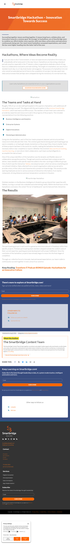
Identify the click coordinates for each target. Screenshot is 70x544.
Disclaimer (59, 511)
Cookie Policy (43, 511)
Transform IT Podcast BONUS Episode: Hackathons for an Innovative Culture (34, 268)
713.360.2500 (6, 464)
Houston (5, 454)
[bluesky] (14, 439)
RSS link (13, 410)
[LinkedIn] (26, 362)
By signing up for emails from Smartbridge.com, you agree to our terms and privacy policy (18, 299)
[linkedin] (3, 439)
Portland (5, 459)
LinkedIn (13, 407)
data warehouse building (57, 149)
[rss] (16, 439)
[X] (19, 362)
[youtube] (5, 439)
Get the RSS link (15, 321)
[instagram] (11, 439)
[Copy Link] (34, 362)
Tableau (28, 164)
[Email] (30, 362)
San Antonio (6, 455)
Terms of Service (36, 390)
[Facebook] (15, 362)
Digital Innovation (32, 333)
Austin (4, 457)
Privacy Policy (45, 390)
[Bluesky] (22, 362)
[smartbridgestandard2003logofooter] (9, 427)
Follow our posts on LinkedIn (19, 317)
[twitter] (8, 439)
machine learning (8, 151)
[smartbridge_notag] (17, 3)
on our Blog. (11, 351)
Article (26, 333)
